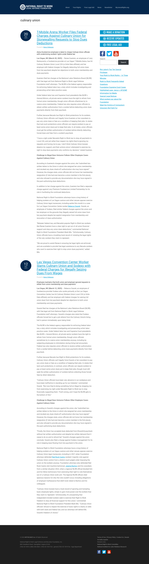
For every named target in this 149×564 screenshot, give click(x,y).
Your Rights (77, 7)
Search (102, 59)
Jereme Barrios (71, 466)
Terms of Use (101, 537)
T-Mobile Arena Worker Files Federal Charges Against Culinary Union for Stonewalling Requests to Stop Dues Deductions (62, 37)
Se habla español (102, 539)
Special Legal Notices (108, 96)
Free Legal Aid (89, 7)
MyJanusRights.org (122, 7)
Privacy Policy (111, 537)
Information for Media (108, 93)
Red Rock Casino (58, 457)
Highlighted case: (113, 90)
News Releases (48, 47)
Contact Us (120, 537)
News (99, 7)
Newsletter (108, 7)
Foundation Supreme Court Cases (113, 87)
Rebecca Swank (74, 206)
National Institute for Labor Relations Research (111, 547)
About (67, 7)
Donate (127, 537)
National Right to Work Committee (107, 544)
